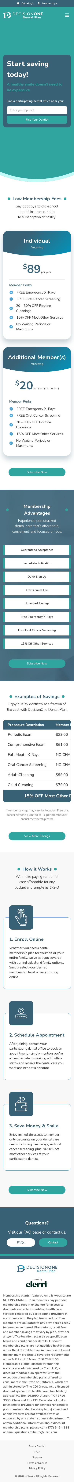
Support (37, 1457)
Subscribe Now (37, 472)
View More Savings (37, 836)
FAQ (37, 1452)
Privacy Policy (37, 1468)
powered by (37, 1279)
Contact (53, 1242)
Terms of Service (37, 1463)
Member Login (49, 3)
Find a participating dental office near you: (35, 101)
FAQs (21, 1242)
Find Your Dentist (37, 120)
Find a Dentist (37, 1446)
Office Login (27, 3)
